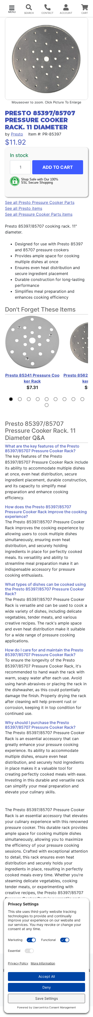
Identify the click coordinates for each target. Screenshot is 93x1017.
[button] (11, 8)
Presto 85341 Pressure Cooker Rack (32, 378)
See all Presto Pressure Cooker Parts (39, 202)
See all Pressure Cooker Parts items (38, 214)
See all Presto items (23, 208)
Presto (17, 134)
